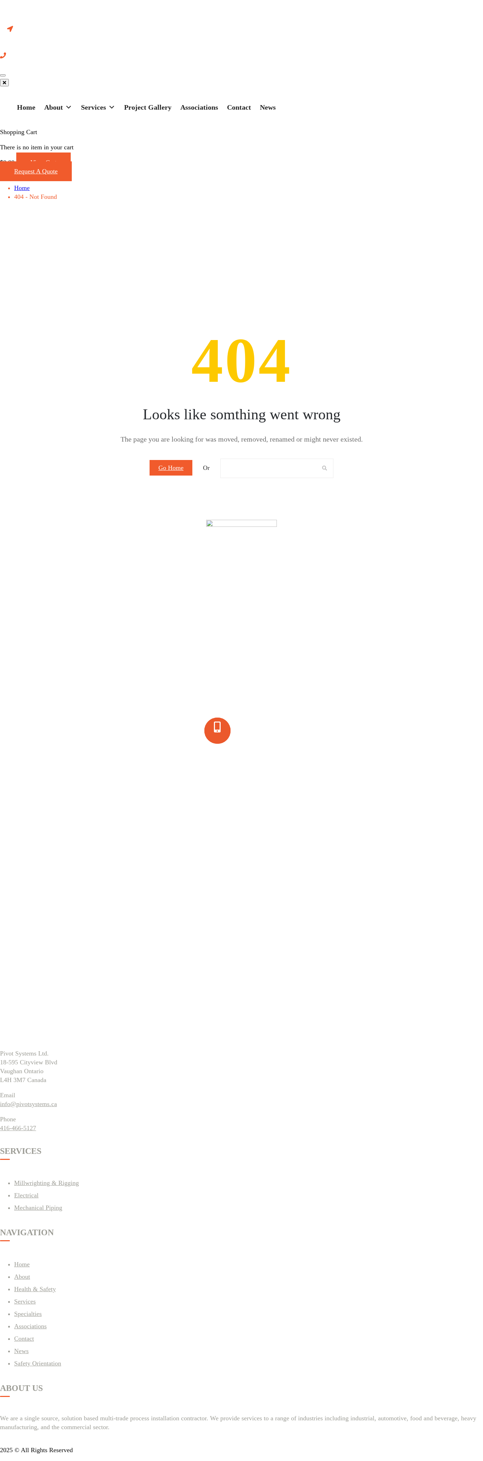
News (268, 107)
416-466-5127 (18, 1128)
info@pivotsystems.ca (28, 1104)
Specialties (28, 1313)
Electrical (26, 1195)
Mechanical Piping (38, 1207)
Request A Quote (36, 171)
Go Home (171, 467)
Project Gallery (147, 107)
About (53, 107)
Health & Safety (35, 1289)
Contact (239, 107)
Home (26, 107)
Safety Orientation (37, 1363)
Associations (199, 107)
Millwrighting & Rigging (46, 1182)
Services (93, 107)
